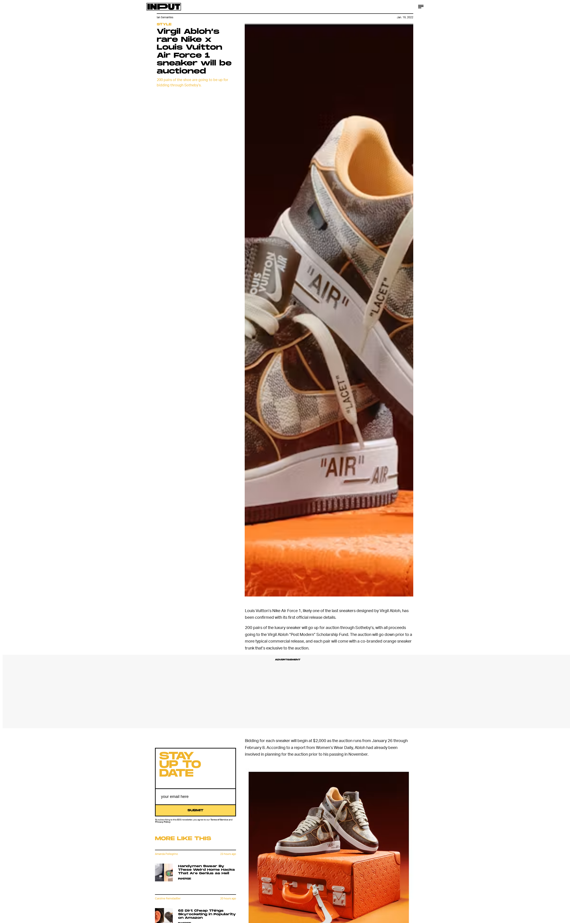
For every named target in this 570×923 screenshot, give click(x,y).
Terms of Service (219, 819)
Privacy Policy (163, 822)
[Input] (164, 6)
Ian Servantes (165, 17)
